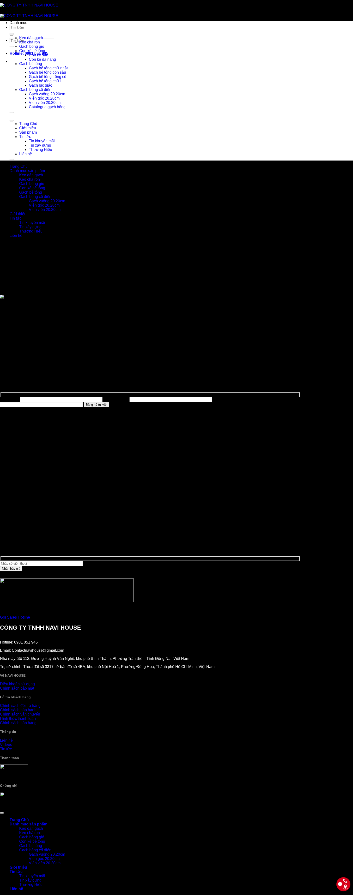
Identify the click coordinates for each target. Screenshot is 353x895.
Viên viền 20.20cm (45, 103)
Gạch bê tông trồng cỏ (47, 77)
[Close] (11, 112)
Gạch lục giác (40, 85)
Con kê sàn (38, 55)
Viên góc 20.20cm (44, 98)
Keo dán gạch (31, 38)
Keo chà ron (29, 42)
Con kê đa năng (42, 59)
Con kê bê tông (32, 51)
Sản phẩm (28, 132)
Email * (219, 399)
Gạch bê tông (30, 64)
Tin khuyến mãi (42, 141)
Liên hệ (25, 154)
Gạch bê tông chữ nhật (48, 68)
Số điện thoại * (115, 399)
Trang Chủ (28, 124)
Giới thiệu (27, 128)
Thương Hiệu (40, 150)
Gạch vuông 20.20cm (47, 94)
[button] (155, 26)
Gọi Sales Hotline (15, 617)
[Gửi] (11, 46)
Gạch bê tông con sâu (47, 72)
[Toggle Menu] (11, 35)
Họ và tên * (9, 399)
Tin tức (25, 137)
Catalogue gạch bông (47, 107)
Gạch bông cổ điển (35, 90)
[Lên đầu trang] (2, 813)
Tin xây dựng (40, 145)
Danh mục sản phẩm (27, 171)
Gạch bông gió (31, 46)
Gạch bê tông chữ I (45, 81)
